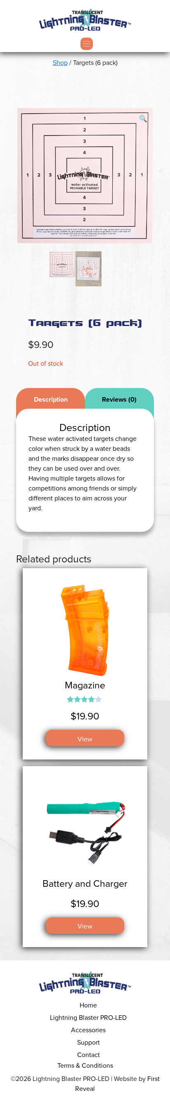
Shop (60, 62)
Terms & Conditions (85, 1065)
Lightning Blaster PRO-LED (88, 1017)
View (85, 738)
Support (88, 1042)
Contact (88, 1054)
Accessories (88, 1029)
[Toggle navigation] (85, 44)
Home (88, 1005)
